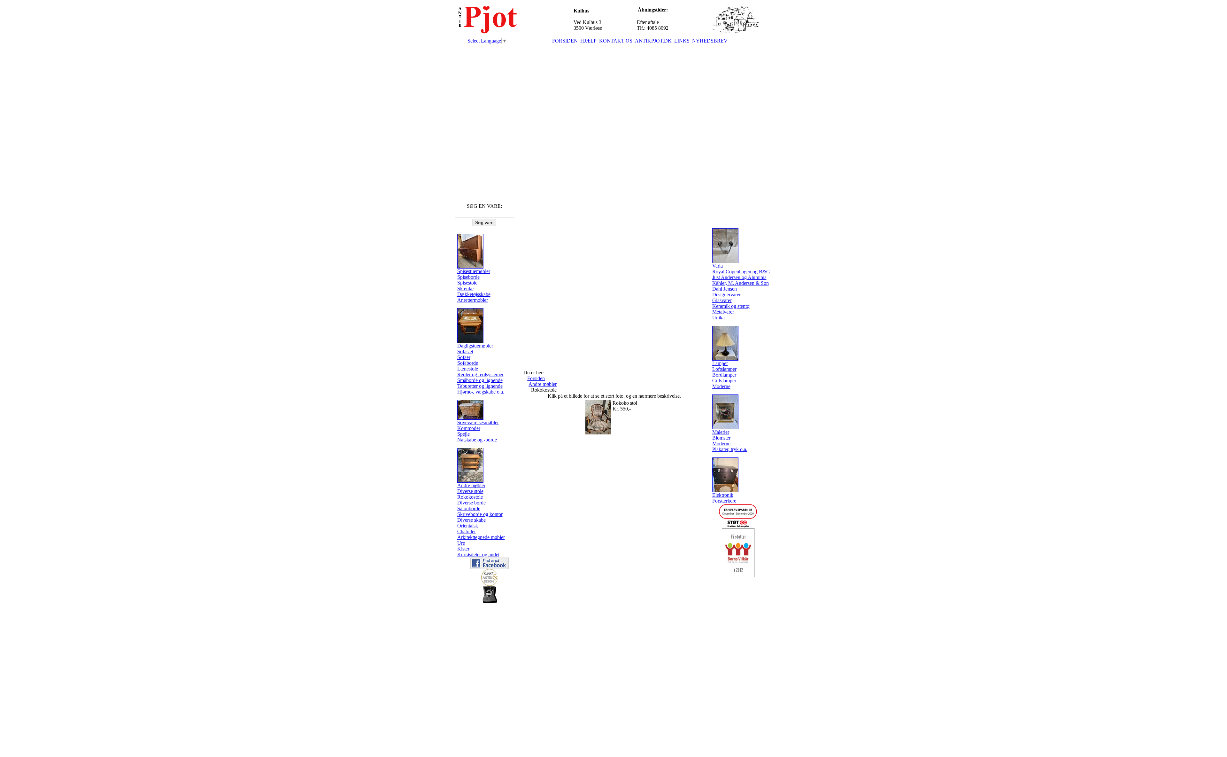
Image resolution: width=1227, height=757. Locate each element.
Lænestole (467, 368)
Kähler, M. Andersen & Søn (740, 283)
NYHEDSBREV (710, 40)
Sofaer (463, 357)
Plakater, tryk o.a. (729, 449)
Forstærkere (724, 500)
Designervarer (726, 294)
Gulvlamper (724, 380)
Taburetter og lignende (480, 386)
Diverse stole (470, 491)
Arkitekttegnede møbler (481, 537)
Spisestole (467, 282)
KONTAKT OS (615, 40)
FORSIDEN (565, 40)
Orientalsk (467, 525)
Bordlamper (724, 375)
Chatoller (466, 531)
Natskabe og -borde (477, 439)
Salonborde (468, 508)
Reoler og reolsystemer (480, 374)
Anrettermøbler (472, 300)
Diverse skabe (471, 520)
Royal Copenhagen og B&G (741, 271)
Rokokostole (470, 497)
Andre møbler (543, 384)
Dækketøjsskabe (473, 294)
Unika (718, 317)
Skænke (465, 288)
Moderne (721, 386)
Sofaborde (467, 363)
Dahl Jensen (724, 289)
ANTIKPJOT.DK (653, 40)
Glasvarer (722, 300)
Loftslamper (724, 369)
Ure (461, 543)
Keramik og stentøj (731, 306)
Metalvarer (723, 312)
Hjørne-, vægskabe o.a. (480, 391)
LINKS (682, 40)
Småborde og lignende (480, 380)
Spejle (463, 434)
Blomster (721, 438)
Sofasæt (465, 351)
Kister (463, 548)
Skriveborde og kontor (480, 514)
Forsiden (536, 378)
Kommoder (468, 428)
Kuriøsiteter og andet (478, 554)
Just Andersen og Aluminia (739, 277)
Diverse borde (471, 502)
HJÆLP (588, 40)
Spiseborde (468, 277)
